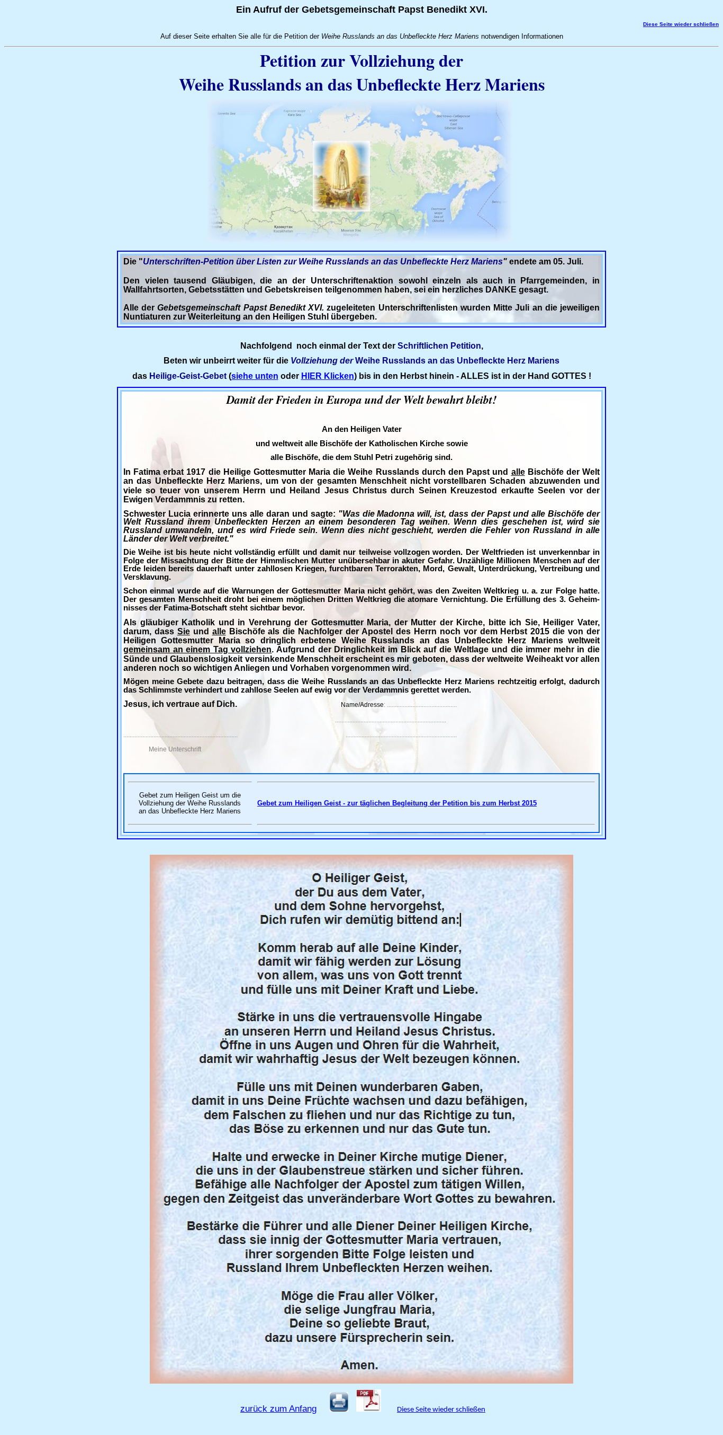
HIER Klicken (327, 375)
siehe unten (254, 375)
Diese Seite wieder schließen (441, 1410)
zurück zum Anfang (278, 1408)
